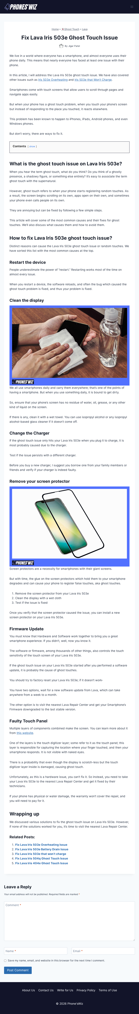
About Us (28, 990)
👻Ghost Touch (70, 29)
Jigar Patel (74, 46)
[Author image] (61, 46)
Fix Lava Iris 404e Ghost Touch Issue (41, 863)
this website (25, 733)
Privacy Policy (86, 990)
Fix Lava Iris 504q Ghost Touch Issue (41, 858)
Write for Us (65, 990)
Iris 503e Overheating (53, 79)
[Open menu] (132, 6)
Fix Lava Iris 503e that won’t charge (40, 854)
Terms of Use (108, 990)
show (32, 146)
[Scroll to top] (130, 996)
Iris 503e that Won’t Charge (93, 79)
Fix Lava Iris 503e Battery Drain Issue (41, 849)
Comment (13, 905)
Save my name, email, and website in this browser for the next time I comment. (56, 960)
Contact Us (46, 990)
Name (11, 951)
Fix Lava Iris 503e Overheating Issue (41, 844)
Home (55, 29)
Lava (84, 29)
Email (78, 951)
